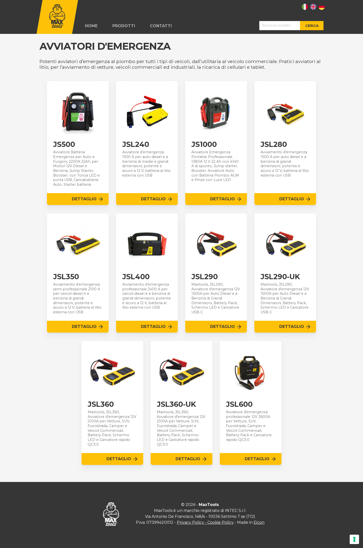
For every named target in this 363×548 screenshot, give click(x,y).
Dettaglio (84, 199)
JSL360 (101, 404)
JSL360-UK (176, 404)
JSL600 (239, 404)
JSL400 (136, 277)
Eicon (259, 522)
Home (91, 25)
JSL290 (204, 277)
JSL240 (135, 144)
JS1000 (204, 144)
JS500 (64, 144)
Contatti (161, 25)
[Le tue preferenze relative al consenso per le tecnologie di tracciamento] (354, 539)
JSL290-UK (280, 277)
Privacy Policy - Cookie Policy (205, 522)
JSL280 (274, 144)
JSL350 (66, 277)
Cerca (312, 25)
